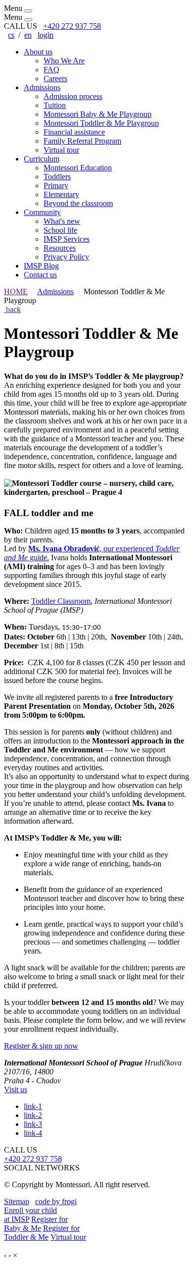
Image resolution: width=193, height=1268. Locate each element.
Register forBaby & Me (36, 1223)
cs (11, 35)
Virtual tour (61, 150)
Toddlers (57, 176)
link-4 (33, 1133)
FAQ (51, 69)
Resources (60, 248)
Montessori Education (78, 167)
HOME (16, 291)
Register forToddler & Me (42, 1232)
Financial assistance (74, 132)
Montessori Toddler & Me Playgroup (101, 123)
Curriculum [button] (41, 159)
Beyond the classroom (78, 203)
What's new (62, 221)
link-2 (33, 1115)
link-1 (33, 1106)
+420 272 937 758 (72, 26)
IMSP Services (67, 239)
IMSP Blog (41, 266)
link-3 (33, 1124)
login (45, 35)
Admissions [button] (42, 87)
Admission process (73, 96)
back (12, 309)
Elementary (61, 194)
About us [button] (38, 52)
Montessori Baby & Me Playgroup (97, 114)
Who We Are (64, 60)
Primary (56, 185)
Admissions (55, 291)
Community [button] (42, 212)
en (28, 35)
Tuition (55, 105)
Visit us (15, 1089)
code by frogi (56, 1201)
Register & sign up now (41, 1046)
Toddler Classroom (61, 601)
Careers (55, 78)
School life (60, 230)
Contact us (40, 274)
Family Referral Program (82, 141)
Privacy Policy (66, 257)
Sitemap (16, 1201)
